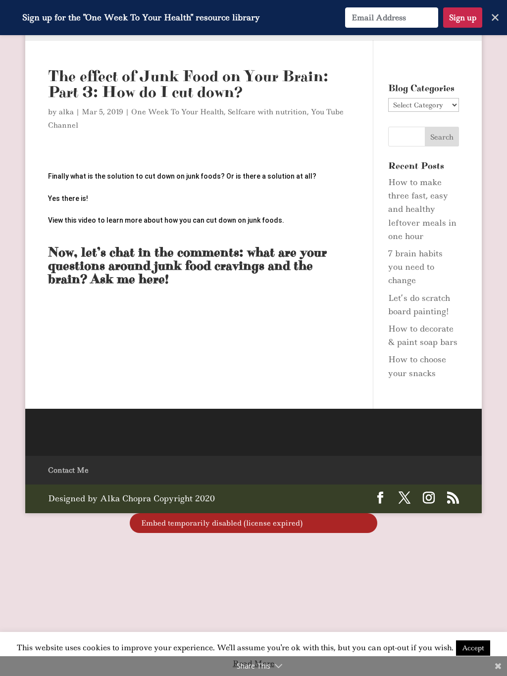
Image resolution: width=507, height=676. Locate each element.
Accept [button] (473, 647)
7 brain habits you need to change (415, 267)
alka (66, 112)
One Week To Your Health (177, 112)
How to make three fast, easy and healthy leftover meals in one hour (422, 209)
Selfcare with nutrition (267, 112)
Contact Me (68, 470)
